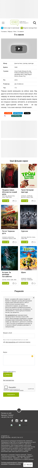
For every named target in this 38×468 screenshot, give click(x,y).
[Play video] (19, 48)
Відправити (11, 394)
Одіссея (24, 231)
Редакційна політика (14, 464)
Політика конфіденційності (9, 462)
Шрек (23, 272)
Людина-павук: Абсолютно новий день (9, 192)
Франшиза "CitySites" (7, 415)
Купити (5, 200)
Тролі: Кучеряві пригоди (27, 191)
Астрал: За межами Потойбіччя (7, 274)
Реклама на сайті (6, 413)
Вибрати (9, 374)
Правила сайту (22, 462)
